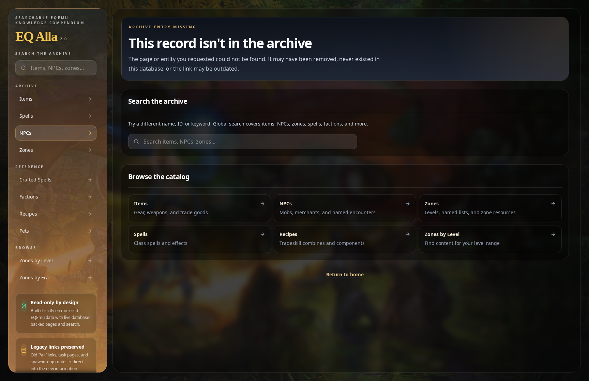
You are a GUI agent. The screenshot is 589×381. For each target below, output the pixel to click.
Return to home (345, 274)
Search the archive (43, 53)
